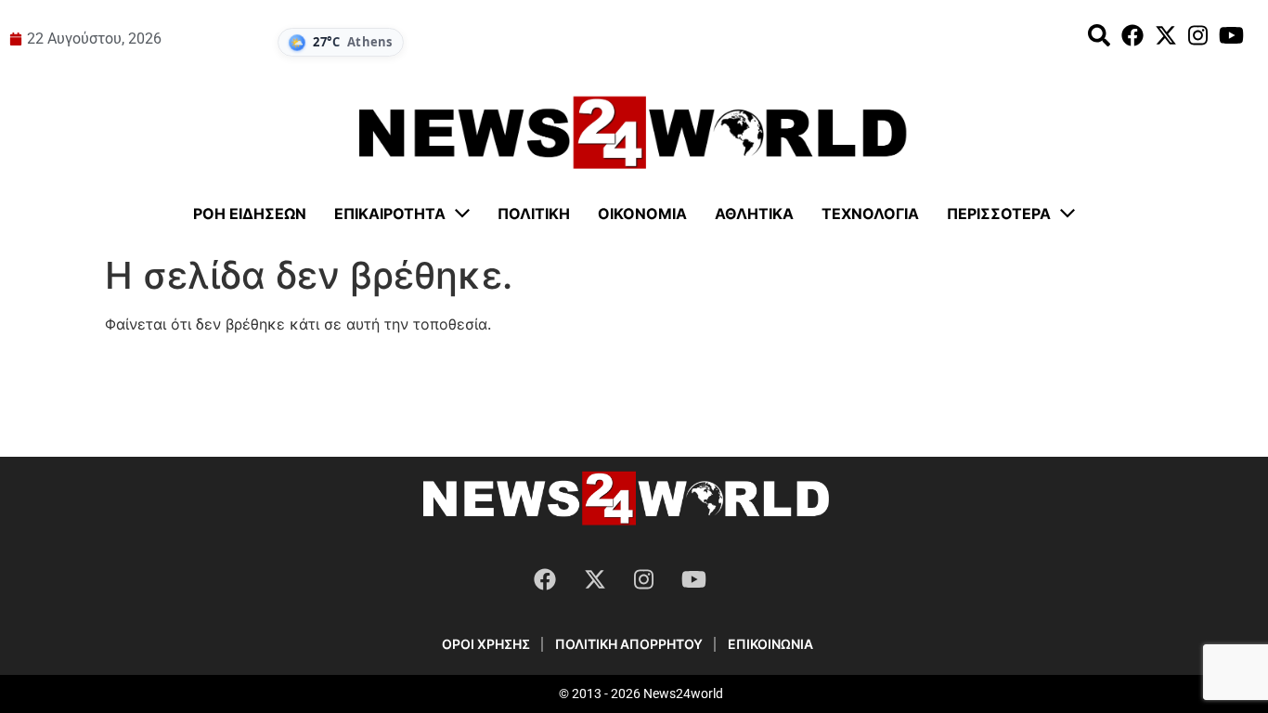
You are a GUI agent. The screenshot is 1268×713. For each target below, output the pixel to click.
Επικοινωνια (770, 644)
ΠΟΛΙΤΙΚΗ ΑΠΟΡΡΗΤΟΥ (629, 644)
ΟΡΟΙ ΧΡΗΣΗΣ (486, 644)
